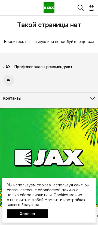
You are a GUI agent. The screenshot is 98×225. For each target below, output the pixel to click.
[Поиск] (80, 7)
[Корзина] (91, 7)
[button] (8, 80)
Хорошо (27, 213)
